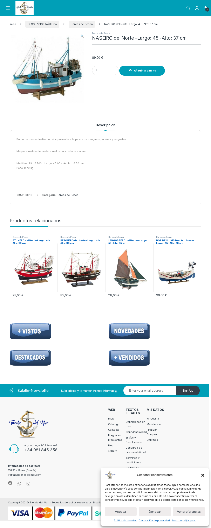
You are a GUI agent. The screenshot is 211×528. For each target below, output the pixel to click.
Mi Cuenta (153, 418)
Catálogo (114, 424)
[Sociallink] (10, 483)
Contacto (114, 429)
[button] (203, 475)
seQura (112, 451)
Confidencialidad (136, 432)
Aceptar (120, 512)
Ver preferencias (189, 512)
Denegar (155, 512)
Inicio (13, 24)
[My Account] (197, 8)
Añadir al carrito (145, 70)
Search (188, 8)
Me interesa (154, 424)
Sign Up (188, 390)
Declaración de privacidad (154, 520)
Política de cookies (125, 520)
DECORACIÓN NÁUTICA (42, 24)
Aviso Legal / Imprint (184, 520)
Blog (111, 445)
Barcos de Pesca (82, 24)
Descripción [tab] (106, 125)
